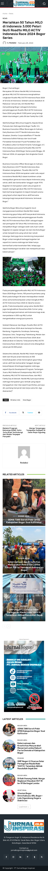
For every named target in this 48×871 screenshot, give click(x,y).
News (11, 13)
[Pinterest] (27, 857)
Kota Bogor (27, 400)
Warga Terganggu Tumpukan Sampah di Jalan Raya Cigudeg (35, 430)
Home (5, 13)
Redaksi (12, 43)
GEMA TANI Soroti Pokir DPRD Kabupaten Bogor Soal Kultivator (24, 521)
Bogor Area (23, 516)
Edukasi (23, 606)
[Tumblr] (34, 857)
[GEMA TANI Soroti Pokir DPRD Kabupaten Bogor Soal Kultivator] (24, 502)
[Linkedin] (20, 857)
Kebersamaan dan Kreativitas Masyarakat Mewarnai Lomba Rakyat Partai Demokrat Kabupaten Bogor (24, 566)
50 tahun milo (15, 400)
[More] (39, 412)
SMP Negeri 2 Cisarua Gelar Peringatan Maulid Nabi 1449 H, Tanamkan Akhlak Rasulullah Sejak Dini (24, 613)
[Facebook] (6, 857)
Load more (23, 807)
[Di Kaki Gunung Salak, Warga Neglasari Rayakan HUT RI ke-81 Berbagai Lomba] (9, 779)
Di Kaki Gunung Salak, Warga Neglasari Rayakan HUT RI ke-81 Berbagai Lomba (31, 781)
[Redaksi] (5, 43)
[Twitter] (41, 857)
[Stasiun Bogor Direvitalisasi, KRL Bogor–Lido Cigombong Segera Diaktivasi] (9, 795)
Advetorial (22, 790)
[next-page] (8, 626)
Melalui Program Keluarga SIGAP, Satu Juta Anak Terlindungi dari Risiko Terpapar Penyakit (13, 432)
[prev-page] (4, 626)
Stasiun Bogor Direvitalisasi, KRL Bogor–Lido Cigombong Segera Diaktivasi (30, 797)
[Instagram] (13, 857)
